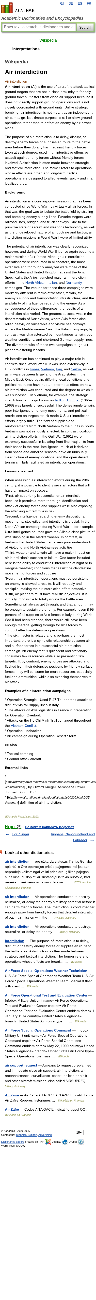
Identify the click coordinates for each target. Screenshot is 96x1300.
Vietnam (47, 369)
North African (35, 283)
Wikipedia (48, 40)
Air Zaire (12, 1095)
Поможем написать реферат (49, 827)
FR (89, 3)
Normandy (74, 283)
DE (71, 3)
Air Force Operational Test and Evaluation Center (46, 995)
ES (80, 3)
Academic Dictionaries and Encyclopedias (42, 18)
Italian (52, 283)
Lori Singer (20, 834)
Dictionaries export (12, 1141)
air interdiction (17, 861)
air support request (21, 1065)
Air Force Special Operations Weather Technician (46, 971)
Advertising (45, 1134)
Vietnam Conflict (23, 726)
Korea (34, 369)
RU (62, 3)
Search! (85, 27)
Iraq (59, 369)
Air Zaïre (12, 1109)
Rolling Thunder (67, 400)
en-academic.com (19, 7)
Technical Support (26, 1134)
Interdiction (14, 941)
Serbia (76, 369)
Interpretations (26, 49)
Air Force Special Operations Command (38, 1030)
